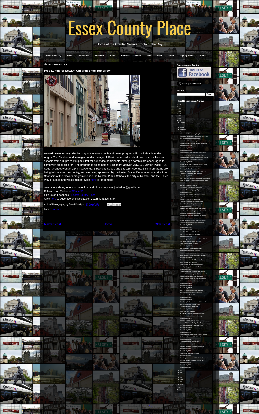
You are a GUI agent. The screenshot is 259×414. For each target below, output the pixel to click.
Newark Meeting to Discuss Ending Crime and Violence (194, 157)
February (182, 382)
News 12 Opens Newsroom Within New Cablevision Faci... (195, 358)
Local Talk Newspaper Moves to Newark (190, 138)
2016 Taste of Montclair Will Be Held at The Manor (192, 337)
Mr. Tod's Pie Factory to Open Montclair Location (192, 313)
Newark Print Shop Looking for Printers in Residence (193, 204)
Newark (56, 209)
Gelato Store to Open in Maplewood (189, 306)
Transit (70, 55)
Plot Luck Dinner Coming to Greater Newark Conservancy (194, 344)
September (183, 129)
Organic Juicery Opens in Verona (188, 262)
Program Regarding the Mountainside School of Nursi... (194, 239)
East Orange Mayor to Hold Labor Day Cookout (192, 222)
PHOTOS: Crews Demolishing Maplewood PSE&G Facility (195, 178)
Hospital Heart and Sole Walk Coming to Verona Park (193, 143)
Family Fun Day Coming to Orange (189, 243)
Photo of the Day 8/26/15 (186, 192)
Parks (112, 55)
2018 (180, 113)
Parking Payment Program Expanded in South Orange (193, 164)
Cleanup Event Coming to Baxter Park (189, 341)
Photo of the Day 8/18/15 (186, 269)
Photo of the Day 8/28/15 (186, 162)
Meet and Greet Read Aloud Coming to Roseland (192, 281)
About (171, 55)
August (182, 132)
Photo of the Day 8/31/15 (186, 145)
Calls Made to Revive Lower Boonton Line (190, 241)
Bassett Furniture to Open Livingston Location (191, 264)
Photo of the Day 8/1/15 (185, 367)
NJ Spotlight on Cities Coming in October (190, 166)
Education (99, 55)
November (183, 125)
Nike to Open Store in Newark (187, 311)
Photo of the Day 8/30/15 (186, 148)
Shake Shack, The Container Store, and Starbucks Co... (194, 302)
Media (202, 55)
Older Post (162, 224)
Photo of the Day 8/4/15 (185, 355)
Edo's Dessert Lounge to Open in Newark (190, 213)
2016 (180, 118)
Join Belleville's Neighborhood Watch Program (191, 325)
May (181, 375)
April (181, 377)
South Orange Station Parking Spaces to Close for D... (193, 211)
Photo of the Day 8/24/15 (186, 225)
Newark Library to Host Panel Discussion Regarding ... (193, 260)
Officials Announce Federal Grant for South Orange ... (193, 183)
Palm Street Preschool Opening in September (191, 190)
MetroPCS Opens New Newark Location (190, 304)
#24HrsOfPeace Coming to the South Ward (190, 218)
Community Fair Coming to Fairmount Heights (191, 201)
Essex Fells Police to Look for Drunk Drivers (191, 232)
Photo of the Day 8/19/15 (186, 257)
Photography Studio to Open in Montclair (190, 169)
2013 (180, 389)
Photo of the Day (53, 55)
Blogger (151, 406)
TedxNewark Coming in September (189, 185)
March (182, 379)
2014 (180, 387)
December (183, 122)
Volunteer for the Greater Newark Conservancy (192, 253)
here (93, 179)
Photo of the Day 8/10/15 (186, 327)
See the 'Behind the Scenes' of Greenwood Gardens (193, 278)
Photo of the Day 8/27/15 (186, 176)
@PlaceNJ (76, 191)
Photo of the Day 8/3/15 (185, 362)
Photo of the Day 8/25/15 (186, 206)
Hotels (138, 55)
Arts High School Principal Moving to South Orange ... (193, 208)
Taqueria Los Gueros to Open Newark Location (191, 197)
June (181, 372)
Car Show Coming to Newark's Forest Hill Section (192, 360)
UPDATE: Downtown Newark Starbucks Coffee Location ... (194, 180)
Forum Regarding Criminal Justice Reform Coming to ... (194, 334)
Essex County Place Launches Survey (189, 353)
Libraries (125, 55)
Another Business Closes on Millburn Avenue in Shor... (193, 152)
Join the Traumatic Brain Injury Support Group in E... (193, 220)
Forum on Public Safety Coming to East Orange (192, 323)
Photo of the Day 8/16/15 (186, 285)
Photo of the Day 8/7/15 (185, 339)
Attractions (84, 55)
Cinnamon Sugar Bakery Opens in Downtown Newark (193, 274)
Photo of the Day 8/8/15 (185, 332)
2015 (180, 120)
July (181, 370)
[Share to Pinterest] (119, 204)
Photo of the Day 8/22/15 (186, 229)
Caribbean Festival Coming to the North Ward (191, 159)
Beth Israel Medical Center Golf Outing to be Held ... (193, 255)
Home (107, 224)
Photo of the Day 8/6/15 (185, 348)
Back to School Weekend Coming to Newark (191, 141)
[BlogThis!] (111, 204)
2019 (180, 111)
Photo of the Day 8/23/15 (186, 227)
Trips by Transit (187, 55)
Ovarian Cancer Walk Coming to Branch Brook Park (193, 171)
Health (159, 55)
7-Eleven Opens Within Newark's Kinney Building (192, 271)
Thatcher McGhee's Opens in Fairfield (189, 320)
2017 (180, 116)
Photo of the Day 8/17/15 (186, 283)
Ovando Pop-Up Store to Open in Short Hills (191, 292)
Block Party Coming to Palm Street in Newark (191, 290)
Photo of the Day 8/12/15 (186, 309)
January (182, 384)
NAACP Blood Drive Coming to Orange (190, 234)
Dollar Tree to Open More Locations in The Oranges (193, 215)
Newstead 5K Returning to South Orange (190, 199)
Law (149, 55)
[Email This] (108, 204)
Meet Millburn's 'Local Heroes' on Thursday (191, 316)
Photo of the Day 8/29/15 (186, 150)
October (182, 127)
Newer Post (52, 224)
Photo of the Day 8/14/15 (186, 297)
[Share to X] (113, 204)
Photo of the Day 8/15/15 (186, 288)
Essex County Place (129, 27)
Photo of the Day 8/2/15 (185, 365)
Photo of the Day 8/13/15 (186, 299)
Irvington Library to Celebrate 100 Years (190, 250)
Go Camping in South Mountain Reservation (191, 187)
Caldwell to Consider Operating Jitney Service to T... (193, 134)
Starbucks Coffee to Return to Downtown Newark (192, 194)
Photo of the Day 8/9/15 (185, 330)
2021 (180, 106)
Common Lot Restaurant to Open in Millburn (191, 173)
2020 (180, 109)
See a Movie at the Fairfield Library (188, 295)
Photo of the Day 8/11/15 (186, 318)
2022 (180, 104)
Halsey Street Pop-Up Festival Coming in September (193, 155)
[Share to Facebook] (116, 204)
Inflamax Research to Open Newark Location (191, 248)
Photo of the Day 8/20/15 (186, 246)
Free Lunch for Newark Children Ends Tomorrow (192, 346)
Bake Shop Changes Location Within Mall (190, 267)
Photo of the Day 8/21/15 (186, 236)
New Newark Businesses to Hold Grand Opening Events (194, 136)
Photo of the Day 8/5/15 (185, 351)
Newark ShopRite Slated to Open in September (191, 276)
